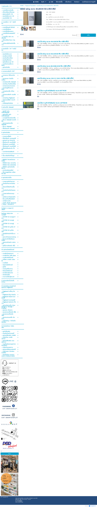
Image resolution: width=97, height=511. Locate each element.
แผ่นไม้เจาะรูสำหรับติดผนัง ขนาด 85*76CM (51, 90)
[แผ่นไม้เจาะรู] (32, 18)
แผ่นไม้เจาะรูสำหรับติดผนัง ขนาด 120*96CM (52, 103)
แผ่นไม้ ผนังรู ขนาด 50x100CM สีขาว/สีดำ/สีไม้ (53, 54)
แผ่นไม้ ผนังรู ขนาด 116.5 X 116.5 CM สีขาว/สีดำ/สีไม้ (55, 78)
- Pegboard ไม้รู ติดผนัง (30, 5)
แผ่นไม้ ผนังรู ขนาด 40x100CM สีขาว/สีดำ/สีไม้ (53, 41)
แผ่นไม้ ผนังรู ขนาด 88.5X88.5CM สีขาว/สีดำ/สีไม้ (53, 66)
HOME (21, 5)
